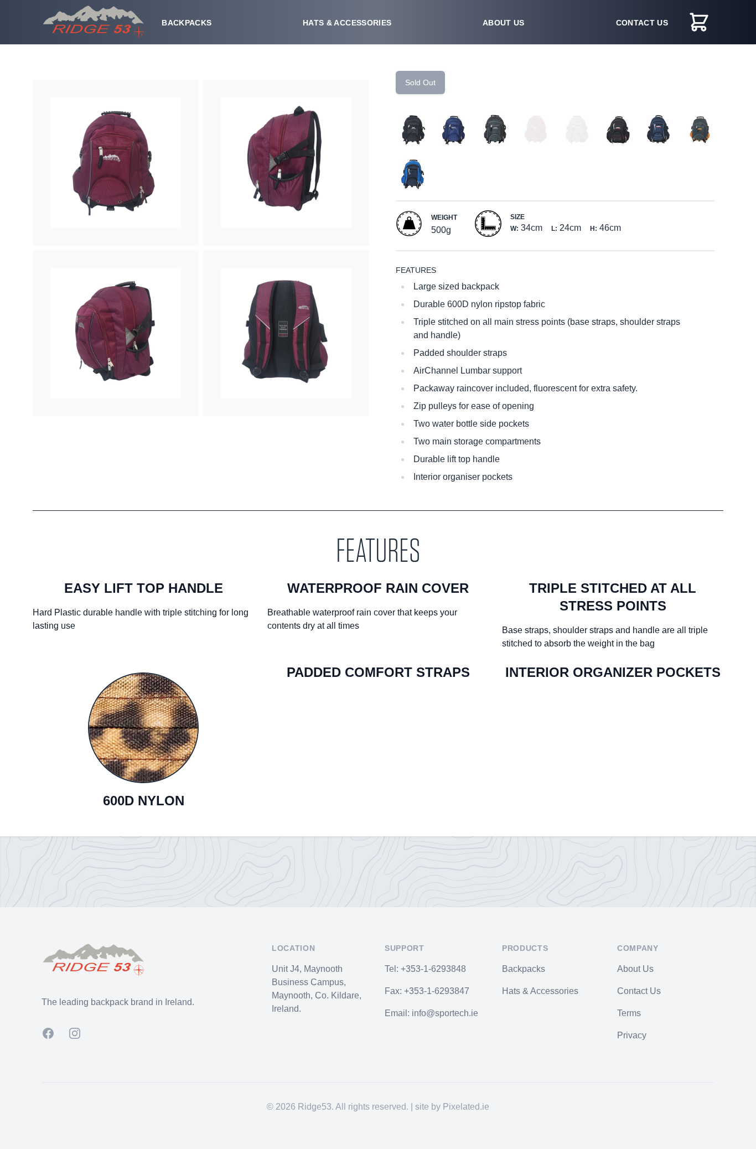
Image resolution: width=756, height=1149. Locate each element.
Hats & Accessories (347, 22)
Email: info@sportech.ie (431, 1013)
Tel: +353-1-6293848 (425, 969)
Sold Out (420, 82)
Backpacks (186, 22)
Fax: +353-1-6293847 (427, 991)
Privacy (631, 1035)
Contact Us (642, 22)
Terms (629, 1013)
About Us (504, 22)
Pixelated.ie (466, 1106)
